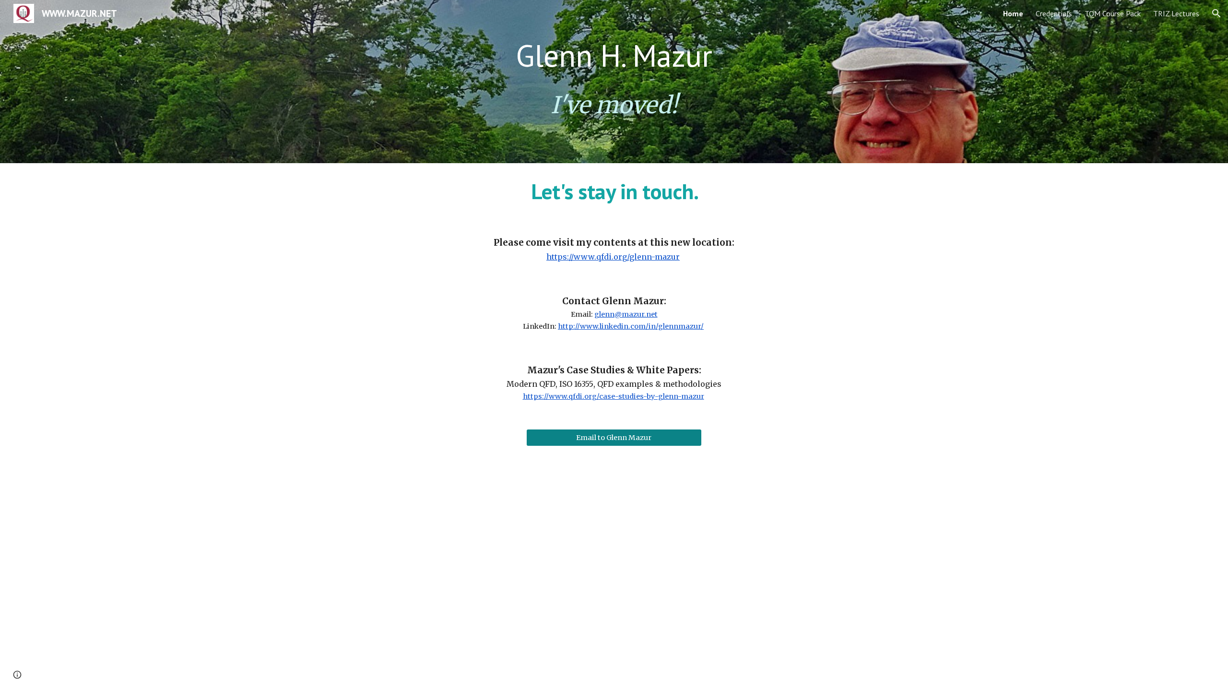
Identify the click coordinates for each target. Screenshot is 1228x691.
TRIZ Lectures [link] (1176, 13)
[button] (1216, 13)
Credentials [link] (1054, 13)
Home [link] (1013, 13)
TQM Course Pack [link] (1113, 13)
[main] (614, 55)
